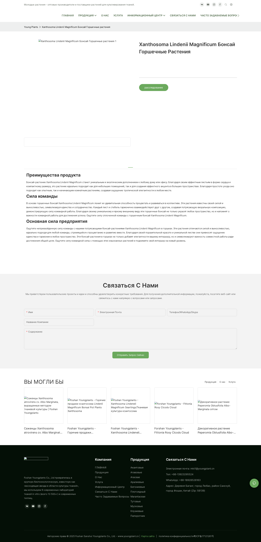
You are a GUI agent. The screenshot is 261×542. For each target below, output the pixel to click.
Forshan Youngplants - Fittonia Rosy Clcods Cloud (171, 430)
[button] (238, 15)
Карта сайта (147, 536)
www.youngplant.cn (128, 536)
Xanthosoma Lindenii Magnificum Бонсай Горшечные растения (76, 27)
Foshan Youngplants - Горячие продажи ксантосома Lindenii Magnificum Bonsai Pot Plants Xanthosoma (87, 431)
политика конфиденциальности (176, 536)
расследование (154, 87)
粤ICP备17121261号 (204, 536)
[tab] (130, 166)
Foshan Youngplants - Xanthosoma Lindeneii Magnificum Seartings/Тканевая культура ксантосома (125, 431)
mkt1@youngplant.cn (202, 468)
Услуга (232, 382)
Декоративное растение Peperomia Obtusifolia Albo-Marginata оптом (216, 431)
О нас (222, 382)
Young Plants (31, 27)
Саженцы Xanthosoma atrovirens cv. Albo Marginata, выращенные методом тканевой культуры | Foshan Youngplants (43, 431)
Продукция (210, 382)
